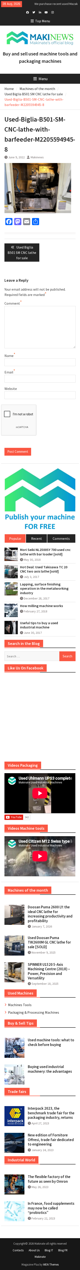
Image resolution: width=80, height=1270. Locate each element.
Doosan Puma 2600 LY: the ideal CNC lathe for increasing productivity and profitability (50, 914)
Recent (36, 538)
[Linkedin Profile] (40, 12)
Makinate (40, 1257)
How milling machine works (41, 606)
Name (9, 355)
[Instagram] (52, 12)
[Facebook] (27, 12)
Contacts (18, 1250)
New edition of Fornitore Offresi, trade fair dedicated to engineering (51, 1140)
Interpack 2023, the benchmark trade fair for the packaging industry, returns (51, 1113)
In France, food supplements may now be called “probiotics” (51, 1208)
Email (8, 372)
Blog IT (49, 1250)
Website (10, 388)
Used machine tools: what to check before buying (51, 1042)
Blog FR (63, 1250)
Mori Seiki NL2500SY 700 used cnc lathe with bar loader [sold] (45, 552)
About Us (34, 1250)
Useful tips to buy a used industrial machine (39, 625)
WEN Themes (51, 1264)
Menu (43, 78)
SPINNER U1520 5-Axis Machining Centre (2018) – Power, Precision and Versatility (49, 971)
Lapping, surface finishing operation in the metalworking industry (44, 588)
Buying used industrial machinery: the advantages (50, 1069)
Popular (15, 538)
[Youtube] (46, 12)
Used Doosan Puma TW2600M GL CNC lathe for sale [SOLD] (49, 942)
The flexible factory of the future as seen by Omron (49, 1179)
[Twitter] (34, 12)
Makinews (37, 157)
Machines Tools (20, 1005)
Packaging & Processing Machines (33, 1012)
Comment (12, 303)
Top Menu (42, 21)
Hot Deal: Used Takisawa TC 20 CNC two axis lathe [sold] (43, 569)
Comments (61, 538)
